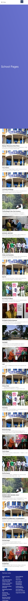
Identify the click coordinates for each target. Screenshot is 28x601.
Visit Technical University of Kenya (20, 590)
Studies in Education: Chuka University (7, 583)
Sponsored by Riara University (6, 587)
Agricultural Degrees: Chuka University (7, 580)
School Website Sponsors (19, 577)
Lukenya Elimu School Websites (20, 587)
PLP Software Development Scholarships (19, 583)
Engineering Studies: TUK (7, 590)
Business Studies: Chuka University (6, 598)
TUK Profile (18, 579)
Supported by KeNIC (20, 592)
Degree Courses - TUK (6, 577)
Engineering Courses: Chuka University (6, 594)
